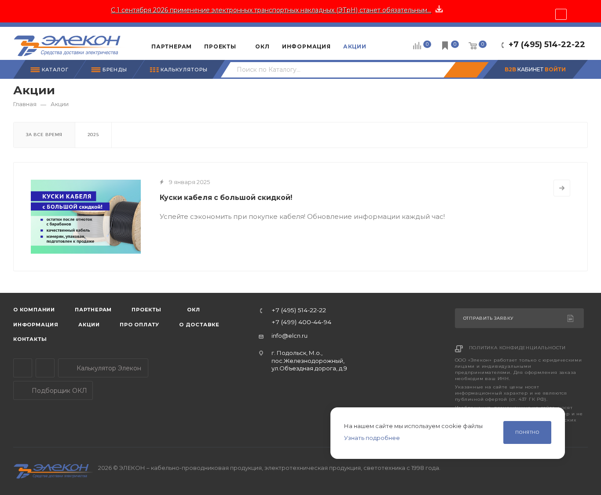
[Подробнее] (561, 188)
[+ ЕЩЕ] (386, 43)
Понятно (527, 432)
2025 (93, 134)
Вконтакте (45, 367)
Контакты (30, 339)
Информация (36, 324)
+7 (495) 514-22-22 (547, 44)
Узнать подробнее (372, 437)
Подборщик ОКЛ (58, 391)
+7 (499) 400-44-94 (301, 322)
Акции (89, 324)
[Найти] (465, 70)
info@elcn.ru (289, 335)
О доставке (199, 324)
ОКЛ (193, 310)
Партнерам (93, 310)
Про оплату (139, 324)
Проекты (146, 310)
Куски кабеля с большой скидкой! (226, 197)
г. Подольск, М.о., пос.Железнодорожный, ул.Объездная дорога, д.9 (309, 360)
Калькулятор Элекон (108, 368)
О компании (34, 310)
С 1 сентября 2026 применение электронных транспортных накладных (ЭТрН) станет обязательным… (271, 10)
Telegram (22, 367)
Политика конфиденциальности (517, 348)
